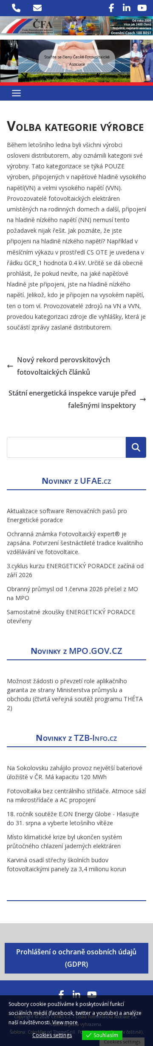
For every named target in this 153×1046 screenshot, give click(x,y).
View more (65, 1022)
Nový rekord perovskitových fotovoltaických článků (63, 366)
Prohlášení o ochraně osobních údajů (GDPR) (76, 958)
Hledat (136, 447)
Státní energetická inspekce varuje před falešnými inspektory (72, 399)
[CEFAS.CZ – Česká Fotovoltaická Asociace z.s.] (76, 22)
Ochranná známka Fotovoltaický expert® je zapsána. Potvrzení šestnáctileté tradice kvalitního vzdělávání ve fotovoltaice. (75, 543)
